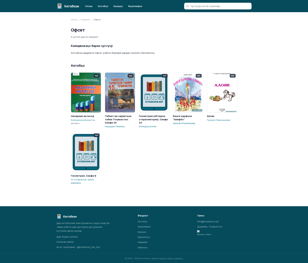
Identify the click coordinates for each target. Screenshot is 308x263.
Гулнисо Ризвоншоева (218, 120)
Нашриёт (85, 19)
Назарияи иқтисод (82, 116)
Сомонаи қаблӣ (65, 241)
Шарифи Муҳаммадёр (184, 123)
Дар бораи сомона (66, 236)
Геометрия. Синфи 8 (83, 175)
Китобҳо (103, 6)
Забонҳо (142, 247)
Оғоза (88, 6)
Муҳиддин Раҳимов (115, 126)
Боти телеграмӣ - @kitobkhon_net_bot (78, 247)
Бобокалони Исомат (81, 120)
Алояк (210, 116)
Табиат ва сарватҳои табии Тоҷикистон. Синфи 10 (118, 119)
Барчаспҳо (144, 237)
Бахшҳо (118, 6)
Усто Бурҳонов (78, 179)
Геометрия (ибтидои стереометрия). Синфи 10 (153, 119)
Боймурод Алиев (147, 126)
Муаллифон (135, 6)
